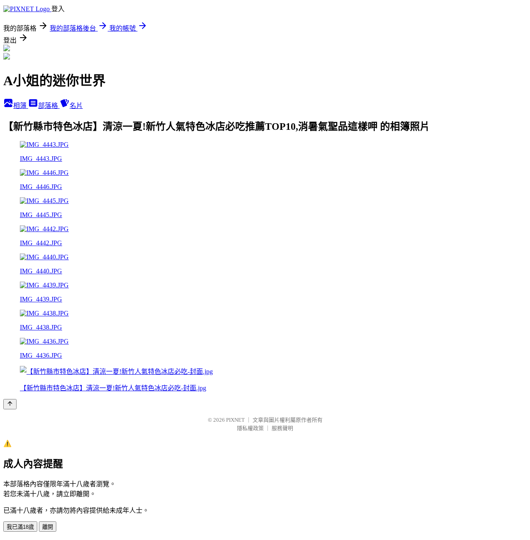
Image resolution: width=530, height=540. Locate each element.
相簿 (20, 105)
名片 (76, 105)
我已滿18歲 (20, 527)
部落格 (49, 105)
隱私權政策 (250, 428)
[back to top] (10, 404)
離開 (47, 527)
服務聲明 (282, 428)
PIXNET (235, 420)
